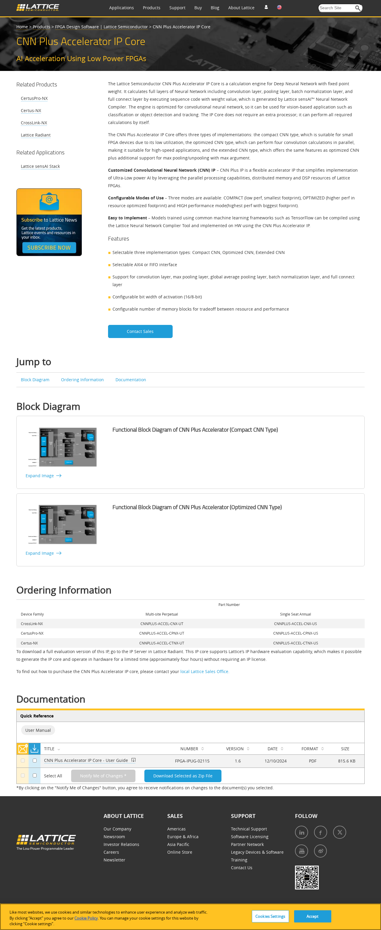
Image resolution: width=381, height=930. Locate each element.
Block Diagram (35, 379)
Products (151, 7)
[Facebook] (320, 832)
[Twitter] (339, 832)
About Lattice (241, 7)
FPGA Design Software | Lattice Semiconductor (101, 27)
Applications (121, 7)
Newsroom (114, 836)
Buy (198, 7)
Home (22, 27)
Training (239, 860)
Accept (313, 916)
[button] (358, 8)
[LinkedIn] (301, 832)
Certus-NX (31, 110)
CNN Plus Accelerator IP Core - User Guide (86, 760)
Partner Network (247, 844)
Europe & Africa (183, 836)
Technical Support (249, 829)
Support (177, 7)
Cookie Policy (86, 918)
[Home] (37, 9)
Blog (215, 7)
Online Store (179, 852)
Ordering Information (82, 379)
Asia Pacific (178, 844)
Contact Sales (140, 331)
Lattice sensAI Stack (40, 166)
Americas (176, 829)
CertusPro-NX (34, 98)
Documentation (130, 379)
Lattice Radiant (36, 135)
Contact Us (241, 867)
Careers (111, 852)
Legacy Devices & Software (257, 852)
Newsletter (114, 860)
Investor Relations (121, 844)
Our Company (117, 829)
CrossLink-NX (34, 122)
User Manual (38, 730)
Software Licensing (249, 836)
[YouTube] (301, 851)
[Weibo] (320, 851)
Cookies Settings (270, 916)
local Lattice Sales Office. (204, 671)
